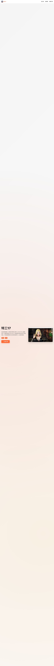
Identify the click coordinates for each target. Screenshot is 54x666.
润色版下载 (51, 1)
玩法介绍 (42, 1)
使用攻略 (46, 1)
